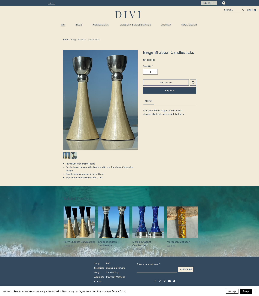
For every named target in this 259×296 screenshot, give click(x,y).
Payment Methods (116, 276)
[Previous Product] (59, 222)
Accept (246, 291)
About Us (99, 276)
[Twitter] (174, 281)
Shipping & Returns (115, 267)
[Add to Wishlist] (193, 82)
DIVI (129, 14)
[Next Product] (202, 222)
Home (66, 39)
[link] (148, 101)
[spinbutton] (150, 71)
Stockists (99, 267)
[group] (130, 228)
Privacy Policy (118, 291)
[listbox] (209, 3)
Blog (96, 272)
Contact (98, 281)
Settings (232, 291)
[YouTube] (169, 281)
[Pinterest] (164, 281)
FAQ (108, 263)
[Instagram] (159, 281)
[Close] (255, 291)
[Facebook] (154, 281)
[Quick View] (79, 222)
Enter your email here (147, 264)
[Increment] (155, 71)
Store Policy (112, 272)
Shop (97, 263)
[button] (209, 3)
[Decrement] (145, 71)
